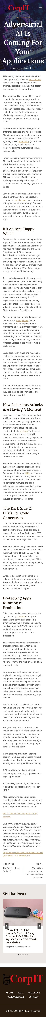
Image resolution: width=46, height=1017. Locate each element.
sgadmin (16, 68)
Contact (34, 997)
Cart (21, 993)
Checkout (34, 993)
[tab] (18, 954)
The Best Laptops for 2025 (11, 868)
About (9, 993)
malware (24, 431)
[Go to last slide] (6, 926)
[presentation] (23, 912)
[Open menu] (42, 8)
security (21, 616)
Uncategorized (23, 17)
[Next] (39, 926)
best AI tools (35, 79)
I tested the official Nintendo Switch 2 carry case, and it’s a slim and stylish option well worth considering (21, 936)
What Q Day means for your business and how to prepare (34, 871)
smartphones (22, 320)
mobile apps (21, 200)
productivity (23, 141)
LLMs (27, 473)
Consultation (15, 997)
